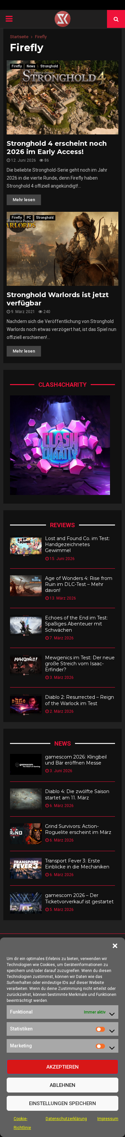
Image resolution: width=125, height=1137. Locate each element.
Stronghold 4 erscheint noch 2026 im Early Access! (57, 147)
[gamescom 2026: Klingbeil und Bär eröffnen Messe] (26, 764)
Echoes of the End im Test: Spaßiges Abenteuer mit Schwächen (76, 624)
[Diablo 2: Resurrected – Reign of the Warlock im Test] (26, 704)
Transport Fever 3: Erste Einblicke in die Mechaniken (77, 864)
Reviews (62, 525)
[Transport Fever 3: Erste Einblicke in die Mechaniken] (26, 868)
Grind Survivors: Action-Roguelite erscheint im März (78, 829)
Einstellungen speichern (62, 1103)
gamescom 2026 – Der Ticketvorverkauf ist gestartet (79, 898)
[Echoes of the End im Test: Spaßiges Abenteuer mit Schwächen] (26, 625)
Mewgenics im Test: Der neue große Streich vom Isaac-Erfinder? (80, 664)
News (31, 66)
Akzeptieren (62, 1067)
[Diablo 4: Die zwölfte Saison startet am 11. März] (26, 798)
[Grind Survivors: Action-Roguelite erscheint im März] (26, 833)
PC (29, 217)
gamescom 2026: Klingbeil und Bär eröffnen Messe (76, 760)
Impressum (107, 1118)
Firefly (17, 66)
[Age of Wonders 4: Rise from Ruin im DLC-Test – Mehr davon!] (26, 585)
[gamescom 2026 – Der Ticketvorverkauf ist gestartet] (26, 902)
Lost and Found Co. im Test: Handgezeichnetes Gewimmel (77, 544)
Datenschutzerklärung (66, 1118)
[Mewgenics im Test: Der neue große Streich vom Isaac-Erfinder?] (26, 665)
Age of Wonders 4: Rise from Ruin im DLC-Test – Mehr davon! (78, 584)
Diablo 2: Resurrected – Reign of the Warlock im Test (79, 700)
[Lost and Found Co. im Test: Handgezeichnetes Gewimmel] (26, 545)
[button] (115, 945)
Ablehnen (62, 1085)
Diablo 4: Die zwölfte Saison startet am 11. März (77, 794)
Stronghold (49, 66)
